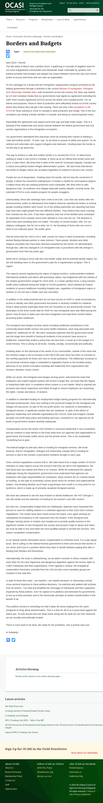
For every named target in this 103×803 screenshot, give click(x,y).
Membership (47, 19)
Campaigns (12, 27)
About (62, 3)
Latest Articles (79, 19)
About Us (9, 768)
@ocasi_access (44, 776)
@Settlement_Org (45, 772)
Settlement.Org (76, 776)
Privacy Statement (82, 794)
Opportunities (92, 3)
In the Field (72, 3)
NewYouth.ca (75, 772)
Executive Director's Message (28, 36)
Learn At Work (63, 19)
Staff (81, 3)
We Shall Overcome (14, 706)
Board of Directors (13, 772)
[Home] (29, 12)
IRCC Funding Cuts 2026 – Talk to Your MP (24, 720)
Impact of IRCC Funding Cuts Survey (21, 732)
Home (9, 36)
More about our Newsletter (84, 752)
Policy (9, 19)
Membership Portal (13, 776)
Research (20, 19)
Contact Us (10, 780)
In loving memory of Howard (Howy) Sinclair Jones (27, 711)
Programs (33, 19)
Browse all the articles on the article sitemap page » (38, 676)
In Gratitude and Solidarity (16, 716)
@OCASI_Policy (44, 768)
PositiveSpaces (76, 768)
